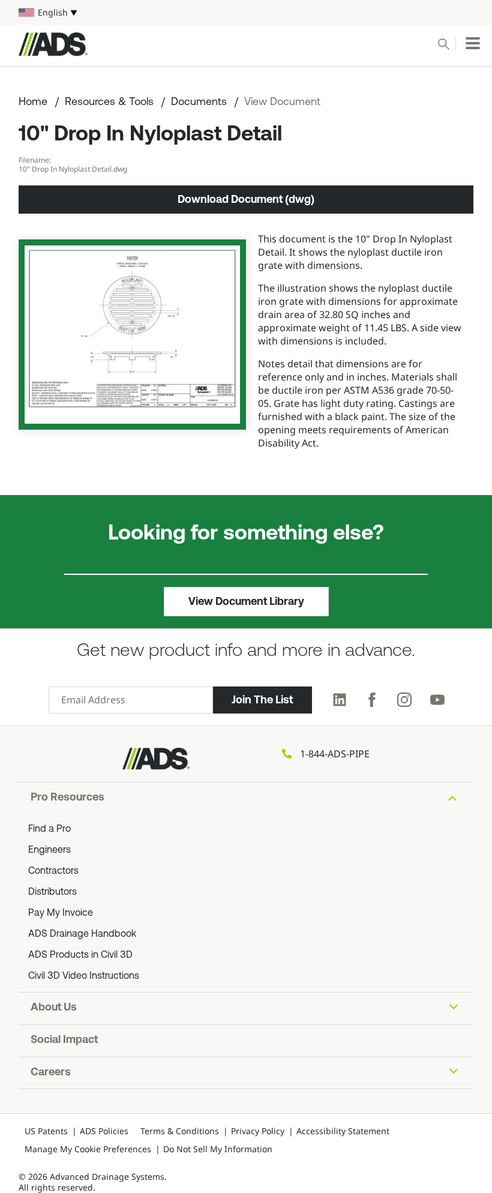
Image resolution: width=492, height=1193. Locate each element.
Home (33, 102)
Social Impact (64, 1040)
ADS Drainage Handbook (82, 934)
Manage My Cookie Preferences (88, 1149)
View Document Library (246, 601)
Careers (51, 1073)
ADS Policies (104, 1131)
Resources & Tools (109, 102)
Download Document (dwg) (246, 199)
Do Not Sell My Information (217, 1149)
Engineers (49, 850)
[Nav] (473, 43)
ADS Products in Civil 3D (80, 955)
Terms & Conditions (179, 1131)
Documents (199, 102)
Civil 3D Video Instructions (83, 976)
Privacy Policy (257, 1131)
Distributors (52, 892)
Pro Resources (67, 798)
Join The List (262, 700)
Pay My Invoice (60, 913)
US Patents (46, 1131)
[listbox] (246, 12)
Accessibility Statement (342, 1131)
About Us (54, 1008)
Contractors (53, 871)
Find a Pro (49, 829)
